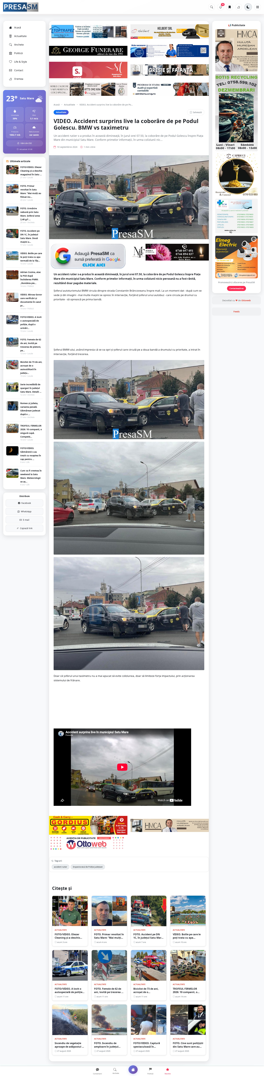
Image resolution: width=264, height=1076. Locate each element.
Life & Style (20, 61)
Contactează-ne (236, 288)
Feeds (236, 311)
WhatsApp (26, 511)
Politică (18, 53)
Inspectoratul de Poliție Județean (88, 866)
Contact (18, 70)
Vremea (18, 79)
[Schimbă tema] (248, 7)
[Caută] (211, 7)
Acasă (17, 27)
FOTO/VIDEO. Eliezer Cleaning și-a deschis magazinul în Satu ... (31, 171)
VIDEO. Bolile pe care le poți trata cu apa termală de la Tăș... (31, 257)
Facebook (26, 503)
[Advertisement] (129, 326)
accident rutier (60, 866)
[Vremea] (238, 7)
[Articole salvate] (229, 7)
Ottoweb (246, 300)
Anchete (19, 44)
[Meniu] (257, 7)
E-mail (26, 519)
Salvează (197, 112)
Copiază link (26, 528)
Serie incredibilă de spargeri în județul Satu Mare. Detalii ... (30, 388)
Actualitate (20, 36)
